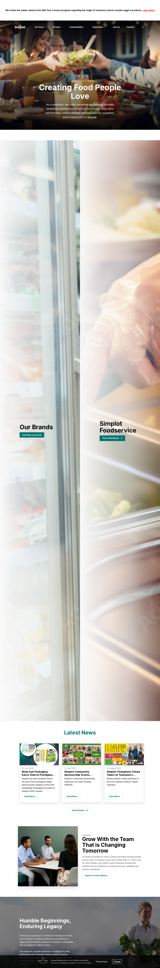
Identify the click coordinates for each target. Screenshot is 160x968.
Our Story (39, 27)
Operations (98, 27)
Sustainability (76, 27)
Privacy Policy (102, 962)
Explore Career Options (96, 875)
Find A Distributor (110, 438)
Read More (29, 796)
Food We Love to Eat (32, 435)
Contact (130, 27)
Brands (57, 27)
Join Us (116, 27)
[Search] (143, 27)
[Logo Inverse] (20, 26)
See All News (78, 810)
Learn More (149, 10)
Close (116, 961)
